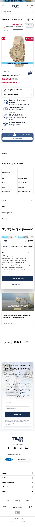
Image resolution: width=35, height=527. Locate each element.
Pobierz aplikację (17, 138)
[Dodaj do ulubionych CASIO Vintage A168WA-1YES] (32, 236)
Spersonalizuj (16, 284)
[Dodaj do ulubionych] (32, 19)
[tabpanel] (17, 175)
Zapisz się (17, 414)
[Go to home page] (15, 6)
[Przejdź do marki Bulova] (27, 342)
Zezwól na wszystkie (17, 278)
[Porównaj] (28, 19)
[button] (17, 52)
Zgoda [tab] (5, 246)
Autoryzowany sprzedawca (9, 75)
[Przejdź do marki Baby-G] (17, 342)
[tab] (17, 154)
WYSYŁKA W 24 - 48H (29, 25)
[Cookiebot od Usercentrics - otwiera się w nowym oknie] (25, 241)
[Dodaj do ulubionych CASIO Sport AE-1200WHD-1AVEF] (15, 236)
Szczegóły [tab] (14, 246)
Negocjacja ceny (20, 94)
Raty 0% (20, 90)
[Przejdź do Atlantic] (8, 342)
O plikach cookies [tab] (27, 246)
